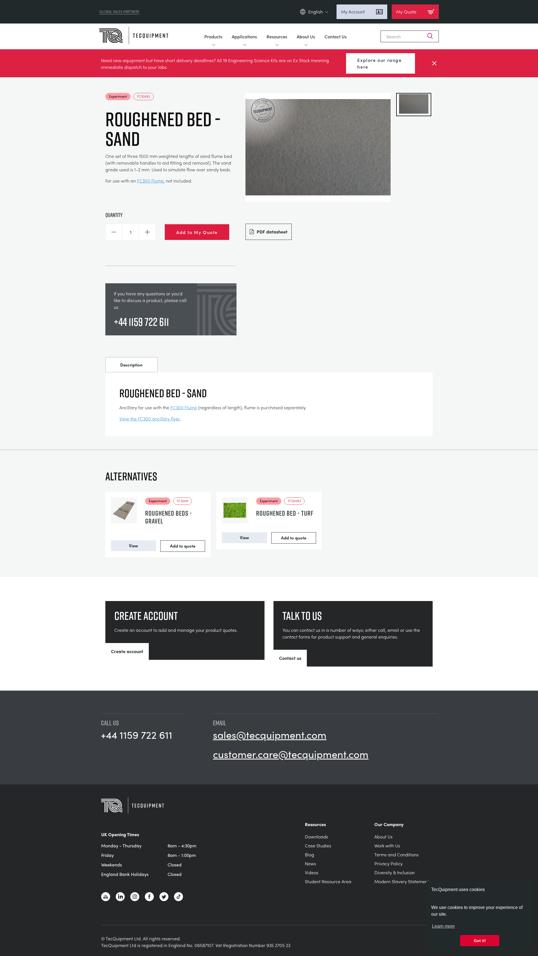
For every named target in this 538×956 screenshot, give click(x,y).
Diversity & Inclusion (394, 872)
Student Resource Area (328, 881)
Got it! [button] (480, 940)
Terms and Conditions (396, 854)
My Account (353, 11)
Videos (311, 872)
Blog (309, 854)
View (133, 546)
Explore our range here (379, 63)
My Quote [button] (406, 11)
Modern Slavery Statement (401, 881)
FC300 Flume (150, 180)
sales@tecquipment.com (269, 734)
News (310, 863)
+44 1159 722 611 (141, 321)
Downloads (316, 836)
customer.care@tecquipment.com (290, 754)
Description (131, 365)
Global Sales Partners (119, 12)
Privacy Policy (388, 863)
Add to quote (182, 546)
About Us (306, 36)
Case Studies (318, 845)
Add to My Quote (197, 232)
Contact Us (335, 36)
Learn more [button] (443, 926)
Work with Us (387, 845)
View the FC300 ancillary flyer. (150, 418)
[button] (113, 232)
